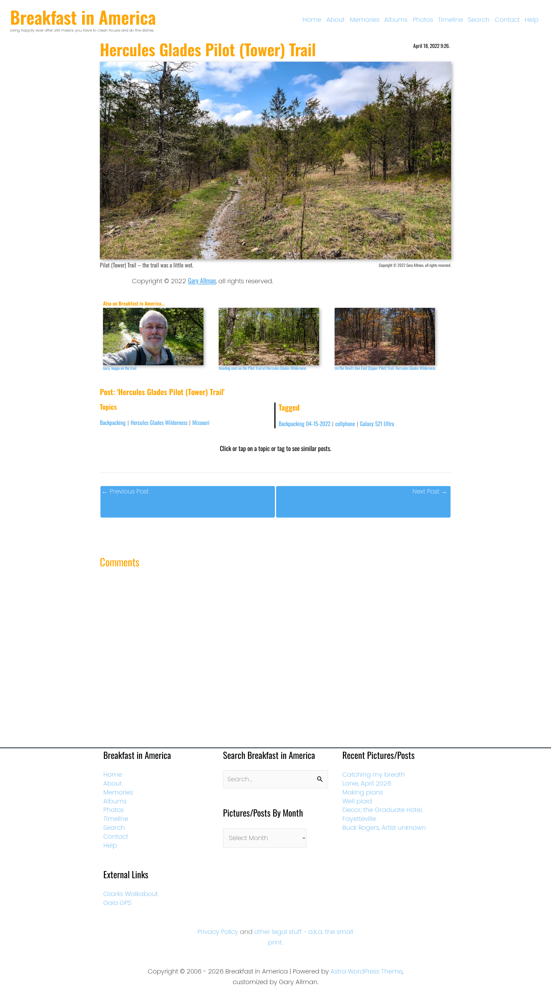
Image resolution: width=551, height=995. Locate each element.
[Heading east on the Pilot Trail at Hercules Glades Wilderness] (274, 336)
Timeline (450, 19)
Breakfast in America (83, 17)
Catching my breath (373, 774)
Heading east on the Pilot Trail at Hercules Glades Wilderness (262, 368)
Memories (364, 19)
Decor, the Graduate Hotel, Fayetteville (382, 814)
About (335, 19)
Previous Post (125, 491)
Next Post (429, 491)
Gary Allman (202, 280)
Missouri (200, 422)
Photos (423, 19)
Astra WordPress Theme (366, 971)
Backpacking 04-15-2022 (304, 423)
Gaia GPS (117, 902)
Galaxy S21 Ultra (377, 423)
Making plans (362, 792)
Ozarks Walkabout (130, 893)
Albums (396, 19)
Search (479, 19)
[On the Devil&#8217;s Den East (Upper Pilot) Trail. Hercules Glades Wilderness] (390, 336)
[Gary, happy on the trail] (158, 336)
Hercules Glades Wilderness (159, 422)
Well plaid (357, 801)
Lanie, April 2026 (366, 783)
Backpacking (113, 422)
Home (311, 19)
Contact (507, 19)
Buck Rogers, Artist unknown (384, 827)
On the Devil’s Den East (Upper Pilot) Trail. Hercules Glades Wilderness (385, 368)
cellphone (345, 423)
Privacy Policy (217, 931)
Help (531, 19)
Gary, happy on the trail (119, 368)
